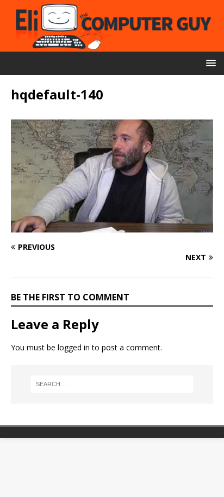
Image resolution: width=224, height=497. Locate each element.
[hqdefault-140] (112, 226)
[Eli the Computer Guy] (112, 45)
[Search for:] (112, 384)
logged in (74, 347)
